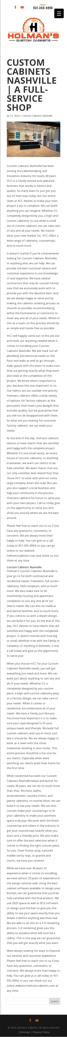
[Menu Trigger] (59, 13)
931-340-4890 (43, 6)
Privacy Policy (41, 1032)
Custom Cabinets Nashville (37, 115)
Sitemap (25, 1032)
